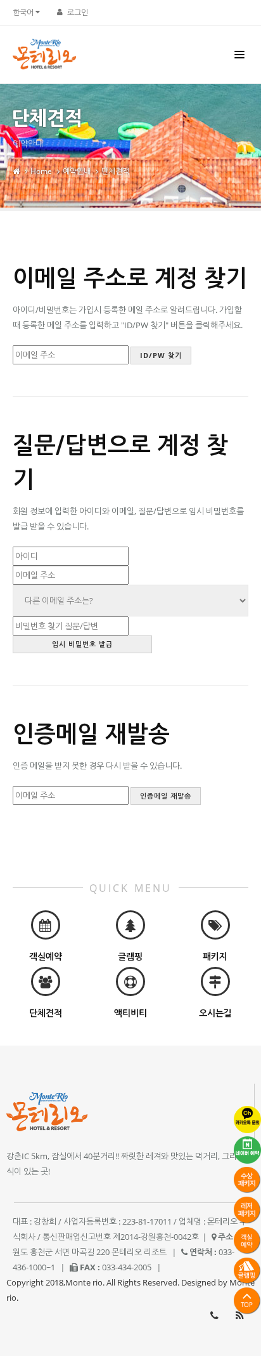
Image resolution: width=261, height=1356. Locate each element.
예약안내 (77, 171)
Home (41, 171)
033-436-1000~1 (214, 1315)
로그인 (77, 12)
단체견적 (115, 171)
